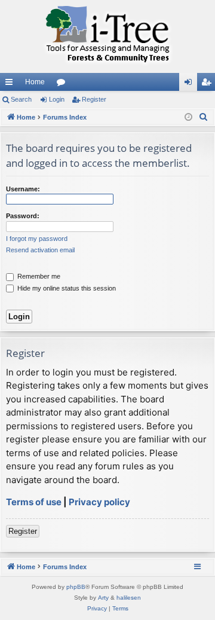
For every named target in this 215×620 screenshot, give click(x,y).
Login (56, 99)
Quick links (11, 84)
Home (35, 82)
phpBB (75, 587)
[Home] (107, 36)
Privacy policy (99, 502)
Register (94, 99)
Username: (23, 189)
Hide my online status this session (66, 288)
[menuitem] (203, 117)
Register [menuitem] (208, 84)
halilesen (128, 597)
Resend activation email (40, 250)
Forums (63, 84)
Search (21, 99)
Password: (22, 215)
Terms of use (34, 502)
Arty (103, 597)
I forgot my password (36, 238)
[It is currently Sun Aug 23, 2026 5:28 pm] (188, 117)
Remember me (38, 276)
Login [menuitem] (190, 84)
